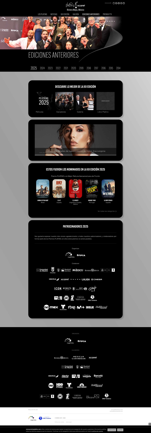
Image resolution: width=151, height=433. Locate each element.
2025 (34, 68)
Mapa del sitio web (33, 409)
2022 (58, 68)
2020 (73, 68)
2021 (66, 68)
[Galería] (85, 101)
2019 (81, 68)
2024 (42, 68)
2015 (111, 68)
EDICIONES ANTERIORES (90, 15)
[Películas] (44, 101)
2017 (96, 68)
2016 (103, 68)
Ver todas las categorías (106, 211)
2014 (118, 68)
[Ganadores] (64, 101)
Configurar (111, 430)
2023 (50, 68)
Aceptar (120, 430)
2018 (89, 68)
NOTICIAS (53, 14)
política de (97, 431)
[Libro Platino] (105, 101)
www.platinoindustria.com (116, 411)
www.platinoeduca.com (117, 409)
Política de (59, 422)
